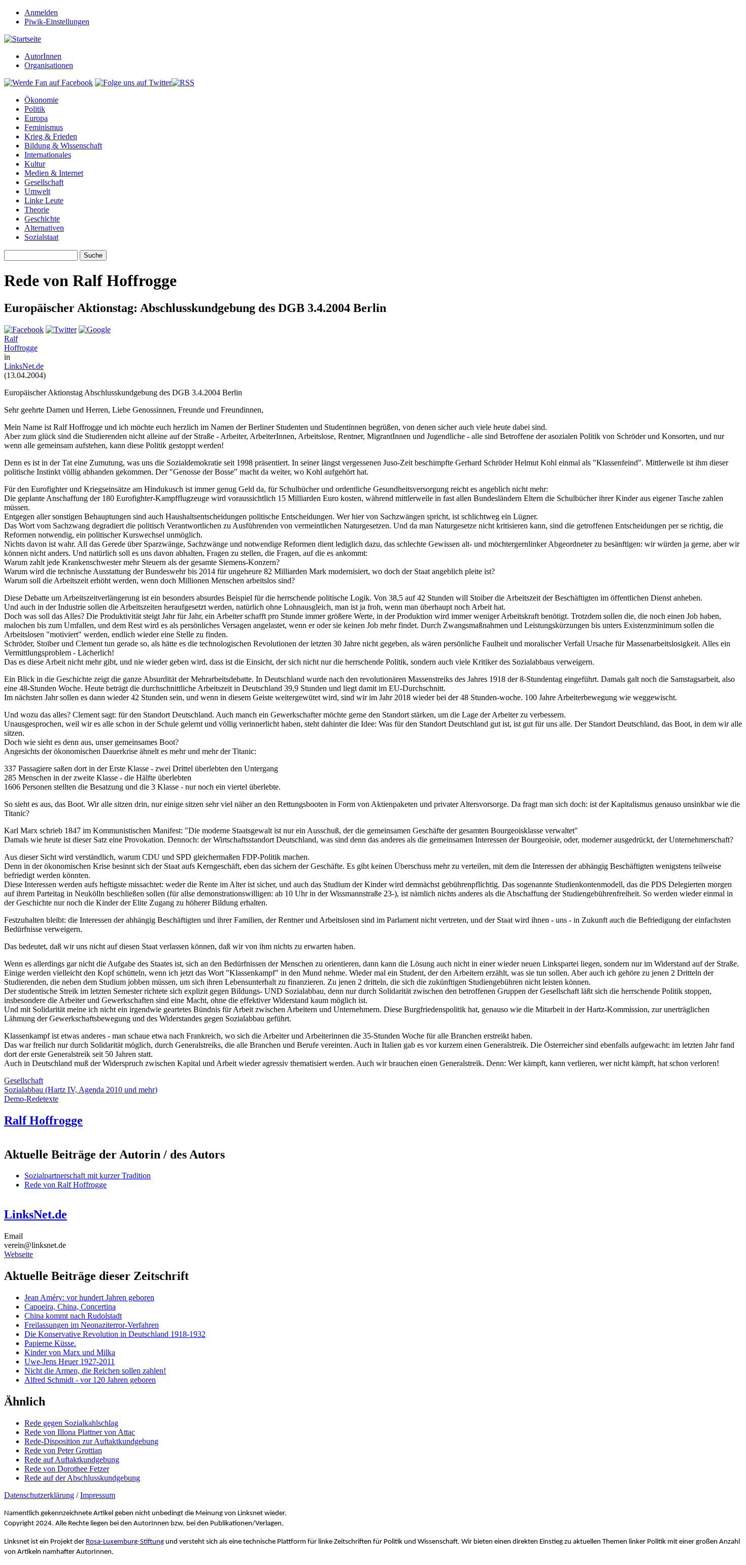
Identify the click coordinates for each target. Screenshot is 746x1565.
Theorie (36, 209)
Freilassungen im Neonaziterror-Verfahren (91, 1325)
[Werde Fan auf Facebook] (48, 82)
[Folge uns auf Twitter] (133, 82)
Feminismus (43, 127)
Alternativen (44, 228)
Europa (36, 118)
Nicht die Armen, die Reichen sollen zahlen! (95, 1370)
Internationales (47, 154)
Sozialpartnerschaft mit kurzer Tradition (87, 1175)
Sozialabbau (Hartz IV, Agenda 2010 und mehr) (80, 1089)
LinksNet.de (24, 366)
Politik (34, 109)
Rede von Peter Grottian (63, 1450)
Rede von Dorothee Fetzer (66, 1468)
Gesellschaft (43, 182)
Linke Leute (43, 200)
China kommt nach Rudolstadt (73, 1315)
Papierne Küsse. (50, 1343)
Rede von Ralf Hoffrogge (65, 1184)
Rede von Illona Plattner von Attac (79, 1432)
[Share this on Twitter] (61, 329)
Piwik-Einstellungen (56, 21)
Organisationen (48, 65)
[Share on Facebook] (24, 329)
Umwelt (37, 191)
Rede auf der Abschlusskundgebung (82, 1478)
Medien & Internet (53, 173)
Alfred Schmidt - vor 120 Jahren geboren (90, 1379)
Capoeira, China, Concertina (70, 1306)
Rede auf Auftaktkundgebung (71, 1459)
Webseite (18, 1254)
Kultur (34, 164)
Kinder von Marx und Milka (69, 1352)
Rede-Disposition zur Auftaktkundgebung (91, 1441)
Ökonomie (41, 100)
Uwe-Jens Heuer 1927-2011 (69, 1361)
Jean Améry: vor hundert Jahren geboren (89, 1297)
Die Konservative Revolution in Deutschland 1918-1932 (115, 1334)
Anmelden (41, 12)
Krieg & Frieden (50, 136)
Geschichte (42, 218)
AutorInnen (42, 56)
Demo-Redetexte (31, 1098)
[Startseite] (22, 39)
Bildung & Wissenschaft (63, 145)
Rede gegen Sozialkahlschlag (71, 1423)
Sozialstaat (41, 237)
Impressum (97, 1495)
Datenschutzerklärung (39, 1495)
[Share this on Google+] (95, 329)
